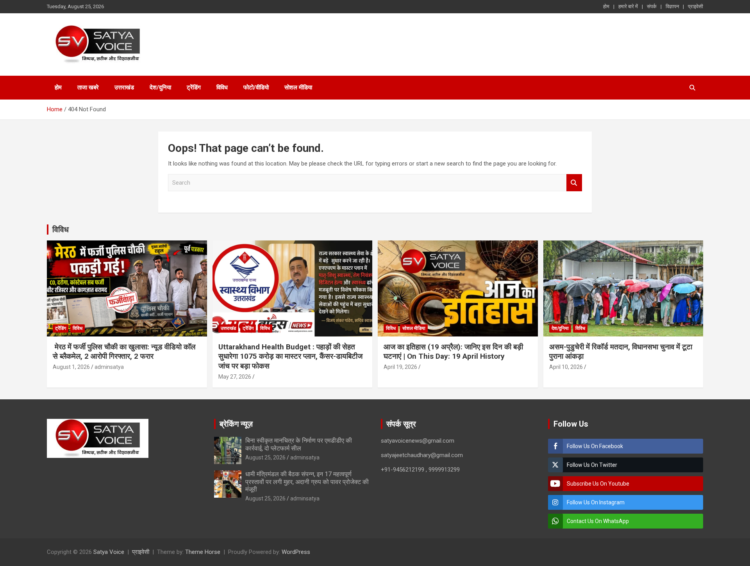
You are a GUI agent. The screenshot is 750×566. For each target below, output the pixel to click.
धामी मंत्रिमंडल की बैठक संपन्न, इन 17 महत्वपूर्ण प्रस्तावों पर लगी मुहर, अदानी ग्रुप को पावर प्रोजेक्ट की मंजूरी (307, 481)
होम (606, 6)
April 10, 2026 (566, 367)
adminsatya (109, 367)
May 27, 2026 (234, 377)
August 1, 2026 (71, 367)
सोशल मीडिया (298, 87)
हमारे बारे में (628, 6)
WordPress (296, 551)
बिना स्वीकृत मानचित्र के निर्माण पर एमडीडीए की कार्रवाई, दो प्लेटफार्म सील (298, 444)
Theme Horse (202, 551)
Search (574, 183)
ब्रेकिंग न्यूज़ (236, 424)
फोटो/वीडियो (256, 87)
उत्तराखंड (124, 87)
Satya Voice (108, 551)
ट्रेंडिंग (194, 87)
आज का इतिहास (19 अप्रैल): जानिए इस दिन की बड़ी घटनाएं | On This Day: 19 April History (453, 351)
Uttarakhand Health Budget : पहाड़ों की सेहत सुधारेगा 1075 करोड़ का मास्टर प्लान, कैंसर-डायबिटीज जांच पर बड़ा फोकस (290, 356)
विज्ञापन (672, 6)
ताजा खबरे (88, 87)
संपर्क (652, 6)
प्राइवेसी (695, 6)
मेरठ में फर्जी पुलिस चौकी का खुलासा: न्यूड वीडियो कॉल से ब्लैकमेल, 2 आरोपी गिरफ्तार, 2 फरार (124, 351)
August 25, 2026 (265, 457)
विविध (222, 87)
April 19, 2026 (400, 367)
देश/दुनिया (160, 87)
